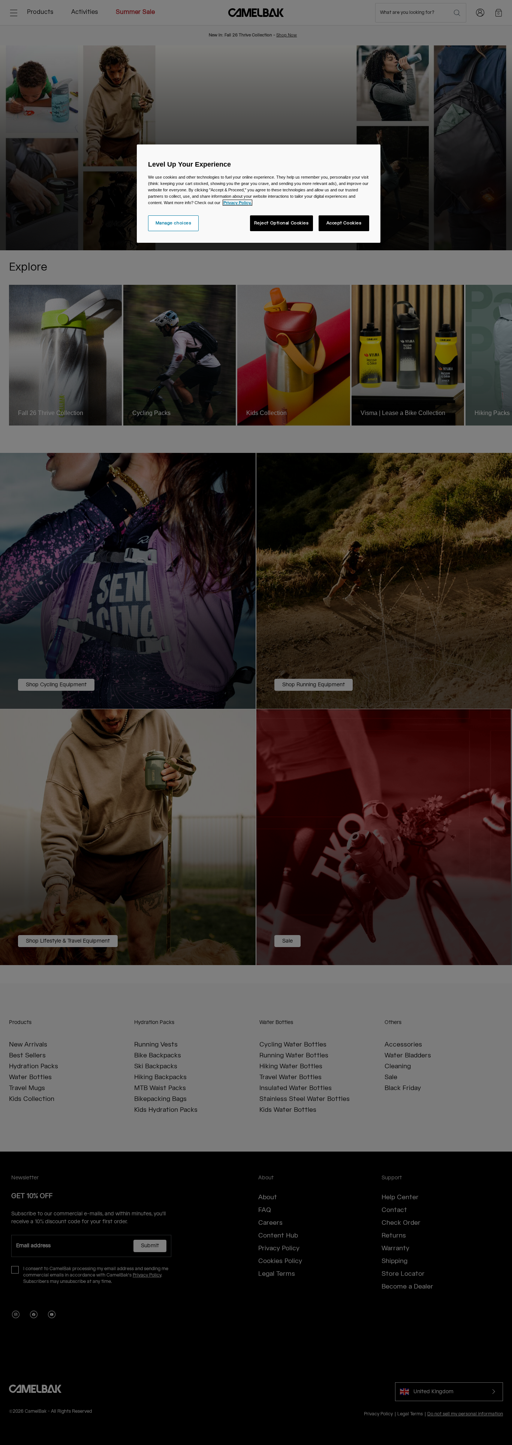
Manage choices (174, 223)
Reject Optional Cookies (281, 223)
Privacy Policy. (237, 202)
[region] (258, 193)
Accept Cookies (344, 223)
